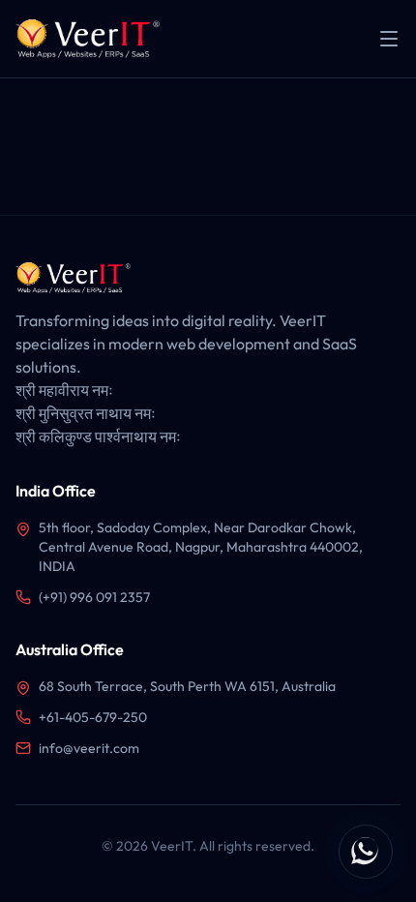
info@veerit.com (89, 748)
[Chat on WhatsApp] (366, 852)
